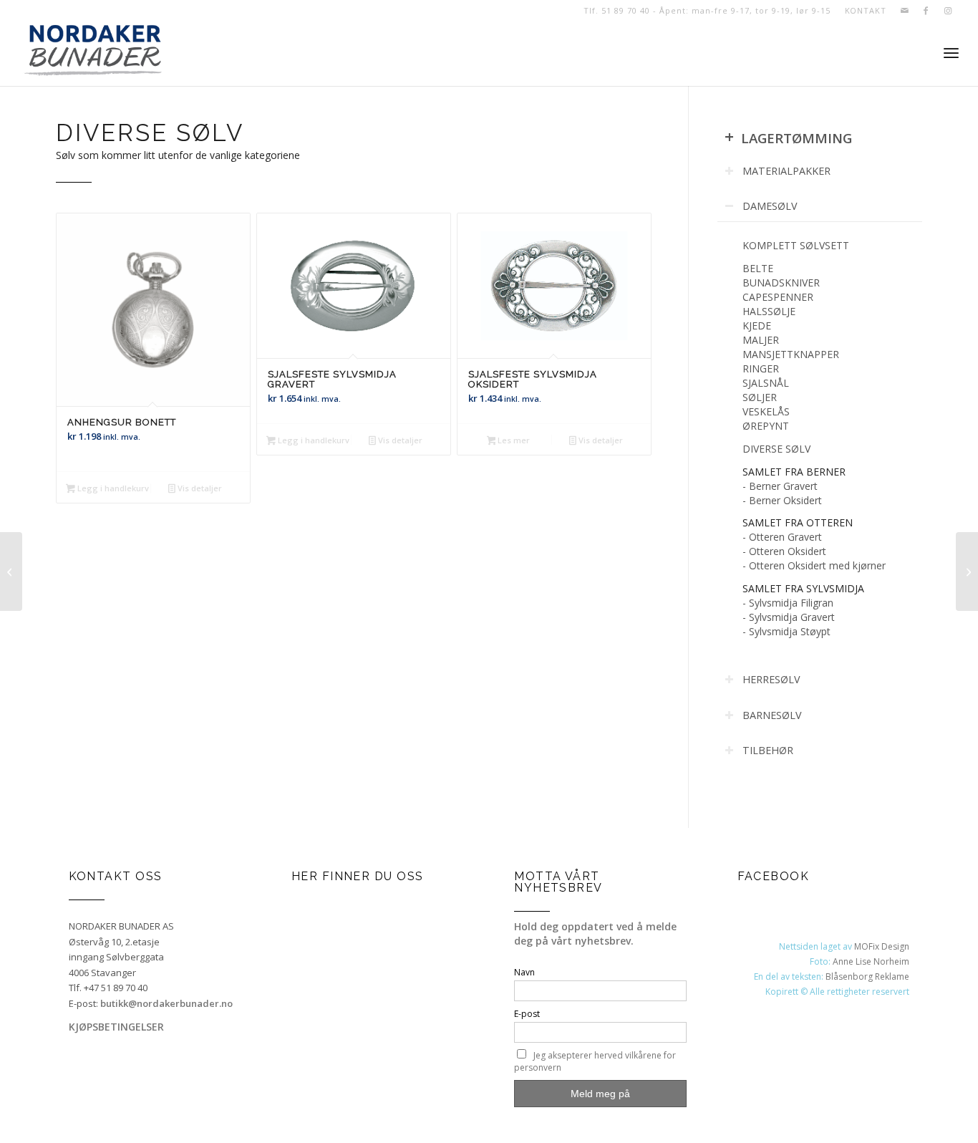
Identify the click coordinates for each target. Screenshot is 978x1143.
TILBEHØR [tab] (767, 750)
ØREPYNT (765, 426)
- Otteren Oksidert (784, 551)
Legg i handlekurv (112, 488)
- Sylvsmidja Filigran (787, 602)
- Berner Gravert (780, 486)
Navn (524, 972)
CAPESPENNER (777, 297)
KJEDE (756, 325)
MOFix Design (881, 946)
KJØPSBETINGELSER (116, 1026)
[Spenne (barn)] (11, 571)
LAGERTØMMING (788, 138)
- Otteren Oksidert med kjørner (814, 565)
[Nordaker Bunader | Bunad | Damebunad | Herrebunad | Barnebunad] (92, 53)
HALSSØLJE (768, 311)
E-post (527, 1014)
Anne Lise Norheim (871, 961)
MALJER (760, 340)
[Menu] (951, 53)
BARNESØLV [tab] (772, 715)
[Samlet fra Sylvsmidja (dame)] (967, 571)
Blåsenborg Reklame (867, 976)
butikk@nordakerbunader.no (166, 1003)
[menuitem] (862, 10)
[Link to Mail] (904, 10)
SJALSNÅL (765, 383)
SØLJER (759, 397)
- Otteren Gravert (782, 537)
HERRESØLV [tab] (771, 679)
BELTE (757, 268)
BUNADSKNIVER (781, 282)
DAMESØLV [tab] (770, 206)
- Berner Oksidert (782, 500)
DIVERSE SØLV (776, 448)
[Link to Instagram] (948, 10)
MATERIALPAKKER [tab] (786, 171)
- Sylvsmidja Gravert (788, 617)
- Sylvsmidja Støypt (786, 631)
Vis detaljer (198, 488)
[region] (819, 438)
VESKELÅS (766, 411)
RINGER (760, 368)
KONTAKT (865, 10)
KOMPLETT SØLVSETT (795, 245)
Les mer (512, 440)
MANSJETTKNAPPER (790, 354)
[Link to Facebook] (926, 10)
